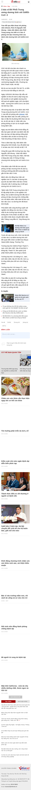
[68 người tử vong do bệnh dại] (15, 645)
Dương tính (17, 322)
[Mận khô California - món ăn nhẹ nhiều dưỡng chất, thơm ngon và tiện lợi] (15, 673)
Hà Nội (9, 322)
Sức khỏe (14, 6)
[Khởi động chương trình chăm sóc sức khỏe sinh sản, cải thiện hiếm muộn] (15, 548)
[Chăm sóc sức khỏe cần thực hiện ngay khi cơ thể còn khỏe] (15, 386)
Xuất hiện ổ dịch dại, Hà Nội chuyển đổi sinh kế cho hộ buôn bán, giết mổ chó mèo (14, 528)
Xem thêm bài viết (15, 697)
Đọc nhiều (8, 701)
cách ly (4, 325)
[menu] (2, 1)
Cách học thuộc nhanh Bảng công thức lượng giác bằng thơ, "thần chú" (14, 719)
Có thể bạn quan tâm (11, 352)
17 (19, 720)
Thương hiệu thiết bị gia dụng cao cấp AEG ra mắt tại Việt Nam (9, 371)
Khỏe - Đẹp (6, 6)
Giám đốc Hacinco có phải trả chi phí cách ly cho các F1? (22, 297)
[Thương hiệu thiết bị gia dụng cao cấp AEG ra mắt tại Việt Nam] (10, 360)
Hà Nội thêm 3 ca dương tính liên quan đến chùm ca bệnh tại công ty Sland (22, 228)
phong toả (25, 322)
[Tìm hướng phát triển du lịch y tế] (15, 418)
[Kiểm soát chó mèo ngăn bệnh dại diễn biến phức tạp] (15, 449)
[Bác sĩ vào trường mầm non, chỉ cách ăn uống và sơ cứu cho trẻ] (15, 583)
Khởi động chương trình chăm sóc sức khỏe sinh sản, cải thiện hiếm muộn (15, 563)
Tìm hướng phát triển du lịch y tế (15, 431)
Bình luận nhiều (22, 701)
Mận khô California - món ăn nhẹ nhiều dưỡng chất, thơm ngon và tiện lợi (14, 688)
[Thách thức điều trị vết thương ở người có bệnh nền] (15, 481)
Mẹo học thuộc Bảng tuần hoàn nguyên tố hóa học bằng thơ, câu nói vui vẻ (14, 737)
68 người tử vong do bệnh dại (13, 657)
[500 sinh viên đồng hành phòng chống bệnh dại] (15, 614)
